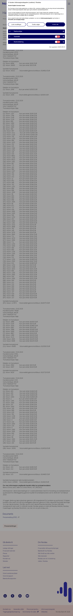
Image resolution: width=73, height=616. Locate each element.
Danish (10, 5)
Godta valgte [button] (36, 24)
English (14, 5)
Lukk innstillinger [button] (16, 24)
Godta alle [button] (55, 24)
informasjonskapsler (46, 18)
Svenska (18, 5)
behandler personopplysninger (16, 19)
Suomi (23, 5)
